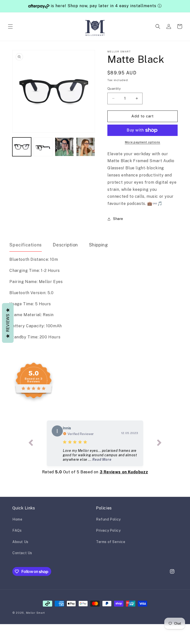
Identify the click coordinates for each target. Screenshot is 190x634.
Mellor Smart (35, 612)
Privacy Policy (108, 530)
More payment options (142, 142)
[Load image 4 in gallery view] (85, 146)
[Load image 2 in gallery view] (43, 146)
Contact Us (22, 553)
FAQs (17, 530)
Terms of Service (110, 542)
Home (17, 519)
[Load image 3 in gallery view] (64, 146)
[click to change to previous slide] (31, 443)
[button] (10, 26)
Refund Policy (108, 519)
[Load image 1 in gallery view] (21, 146)
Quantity (114, 88)
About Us (20, 542)
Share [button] (118, 219)
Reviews (7, 323)
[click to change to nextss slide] (159, 443)
